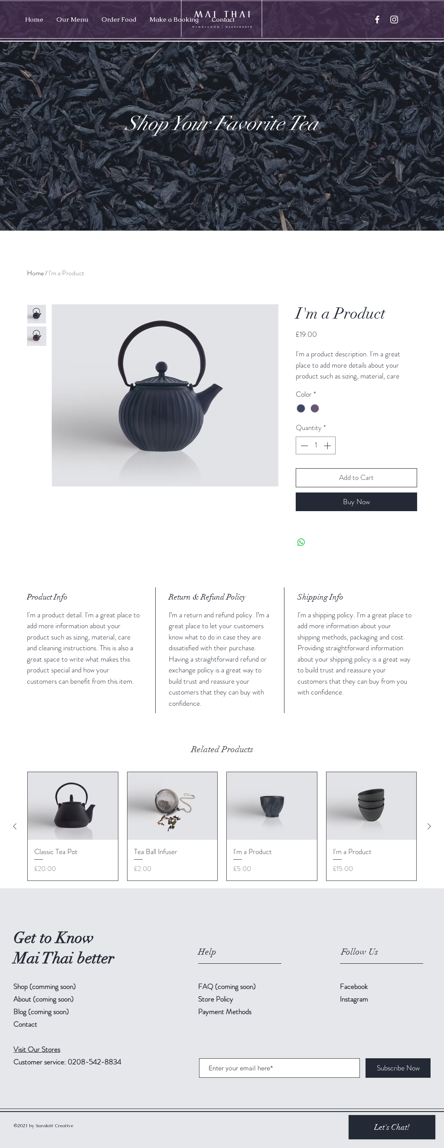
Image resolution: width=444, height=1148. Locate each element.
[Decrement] (303, 445)
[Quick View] (73, 806)
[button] (72, 19)
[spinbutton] (316, 445)
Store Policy (215, 999)
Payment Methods (225, 1011)
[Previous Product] (15, 826)
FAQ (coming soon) (227, 986)
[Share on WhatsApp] (301, 542)
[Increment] (328, 445)
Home (35, 273)
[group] (222, 826)
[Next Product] (429, 826)
